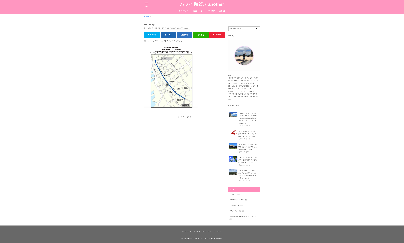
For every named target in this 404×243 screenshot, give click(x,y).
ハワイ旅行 (211, 11)
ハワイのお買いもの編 (238, 200)
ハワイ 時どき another (202, 4)
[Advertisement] (184, 136)
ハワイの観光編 (235, 205)
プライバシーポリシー (201, 231)
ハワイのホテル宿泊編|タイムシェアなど (242, 218)
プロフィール (197, 11)
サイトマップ (183, 11)
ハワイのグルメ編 (236, 211)
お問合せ (222, 11)
